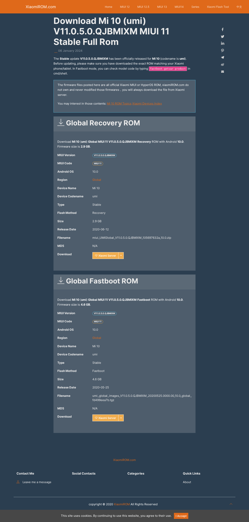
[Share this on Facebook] (222, 29)
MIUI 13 (162, 6)
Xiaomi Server (107, 255)
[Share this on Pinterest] (222, 50)
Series (195, 6)
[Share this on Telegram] (222, 57)
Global (96, 180)
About (187, 482)
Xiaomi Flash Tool (218, 6)
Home (108, 6)
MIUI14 (179, 6)
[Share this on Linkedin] (222, 43)
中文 (239, 6)
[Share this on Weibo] (222, 64)
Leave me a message (37, 482)
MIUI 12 (125, 6)
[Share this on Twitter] (222, 36)
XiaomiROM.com (41, 6)
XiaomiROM (122, 504)
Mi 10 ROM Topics (119, 103)
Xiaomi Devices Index (147, 103)
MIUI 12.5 (143, 6)
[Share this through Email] (222, 71)
